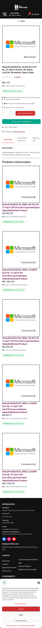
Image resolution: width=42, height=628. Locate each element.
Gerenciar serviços (20, 603)
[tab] (36, 140)
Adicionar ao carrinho (25, 113)
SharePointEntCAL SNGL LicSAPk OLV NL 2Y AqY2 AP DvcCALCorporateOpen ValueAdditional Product (19, 476)
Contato (5, 564)
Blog (20, 563)
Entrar (36, 14)
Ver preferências (21, 621)
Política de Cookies (12, 625)
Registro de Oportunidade (27, 569)
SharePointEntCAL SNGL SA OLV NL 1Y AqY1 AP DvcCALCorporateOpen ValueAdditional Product (20, 341)
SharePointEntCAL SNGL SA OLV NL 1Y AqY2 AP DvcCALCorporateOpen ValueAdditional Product (21, 207)
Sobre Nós (6, 561)
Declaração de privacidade (27, 625)
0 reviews (17, 77)
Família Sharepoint (18, 131)
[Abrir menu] (21, 21)
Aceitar (21, 609)
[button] (39, 583)
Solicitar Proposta (24, 566)
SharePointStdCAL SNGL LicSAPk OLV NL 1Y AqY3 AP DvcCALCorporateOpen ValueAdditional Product (19, 274)
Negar (21, 615)
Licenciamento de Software (28, 559)
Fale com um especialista (22, 121)
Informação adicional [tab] (22, 139)
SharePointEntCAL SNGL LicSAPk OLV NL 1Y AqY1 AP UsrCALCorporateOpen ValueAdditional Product (19, 408)
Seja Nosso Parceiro (9, 567)
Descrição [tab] (8, 139)
